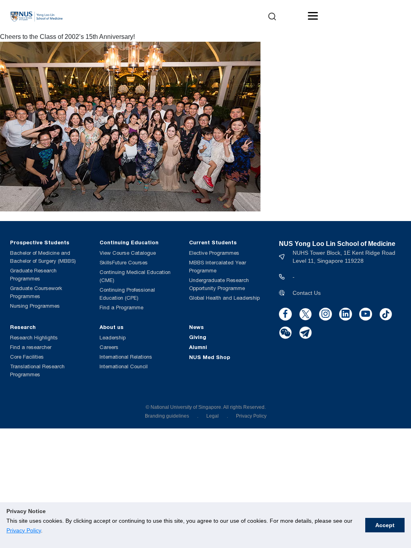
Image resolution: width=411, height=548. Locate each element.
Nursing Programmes (35, 306)
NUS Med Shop (209, 357)
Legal (212, 416)
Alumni (198, 347)
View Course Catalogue (128, 253)
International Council (124, 366)
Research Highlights (34, 338)
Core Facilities (27, 357)
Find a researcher (30, 347)
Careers (109, 347)
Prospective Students (39, 242)
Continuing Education (129, 242)
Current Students (213, 242)
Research (23, 327)
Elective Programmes (214, 253)
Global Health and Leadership (224, 298)
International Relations (126, 357)
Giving (197, 337)
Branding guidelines (167, 416)
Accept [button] (385, 525)
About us (112, 327)
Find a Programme (121, 307)
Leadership (113, 338)
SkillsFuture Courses (124, 263)
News (196, 327)
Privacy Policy (23, 530)
